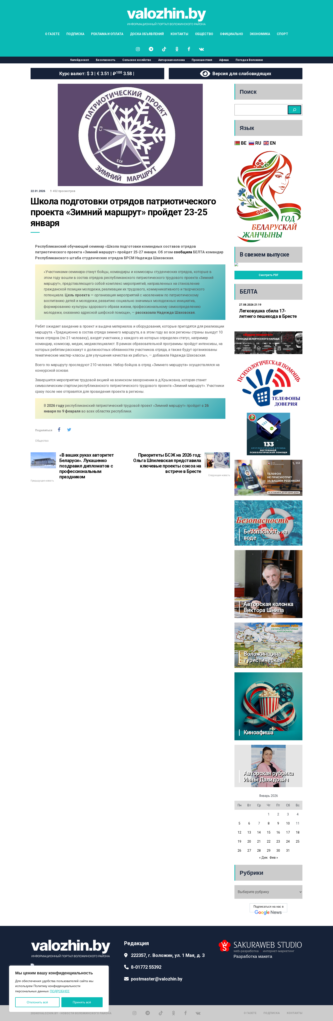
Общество (41, 440)
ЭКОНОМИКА (260, 34)
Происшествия (202, 60)
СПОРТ (282, 34)
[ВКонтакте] (198, 1013)
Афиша (224, 60)
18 (297, 832)
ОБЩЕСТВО (204, 34)
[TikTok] (161, 1013)
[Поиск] (294, 109)
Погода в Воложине (249, 60)
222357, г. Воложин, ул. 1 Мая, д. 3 (168, 955)
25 (297, 841)
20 (249, 841)
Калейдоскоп (79, 60)
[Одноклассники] (173, 1013)
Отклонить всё (37, 1002)
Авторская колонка (171, 60)
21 (259, 841)
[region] (59, 989)
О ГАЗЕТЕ (52, 34)
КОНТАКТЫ (179, 34)
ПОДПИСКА (75, 34)
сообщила (183, 252)
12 (239, 832)
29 (268, 850)
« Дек (263, 857)
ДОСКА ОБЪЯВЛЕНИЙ (147, 34)
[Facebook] (185, 1013)
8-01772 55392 (146, 967)
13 (249, 832)
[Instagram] (134, 1013)
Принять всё (82, 1002)
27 (249, 850)
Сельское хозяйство (136, 60)
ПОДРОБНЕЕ (60, 991)
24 (288, 841)
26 (239, 850)
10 (288, 823)
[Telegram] (147, 1013)
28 (259, 850)
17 (288, 832)
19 (239, 841)
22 (268, 841)
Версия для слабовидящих (240, 73)
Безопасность (105, 60)
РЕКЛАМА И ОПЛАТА (107, 34)
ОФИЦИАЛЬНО (231, 34)
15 (268, 832)
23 (278, 841)
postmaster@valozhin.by (156, 979)
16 (278, 832)
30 (278, 850)
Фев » (274, 857)
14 (259, 832)
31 (288, 850)
